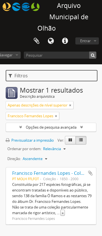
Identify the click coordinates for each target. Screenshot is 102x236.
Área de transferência (36, 41)
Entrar (85, 40)
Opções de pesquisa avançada (51, 127)
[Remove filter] (70, 105)
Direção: (14, 158)
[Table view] (80, 140)
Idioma (51, 41)
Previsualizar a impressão (32, 140)
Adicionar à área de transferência (90, 173)
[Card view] (70, 140)
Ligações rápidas (65, 41)
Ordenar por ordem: (24, 148)
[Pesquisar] (92, 55)
